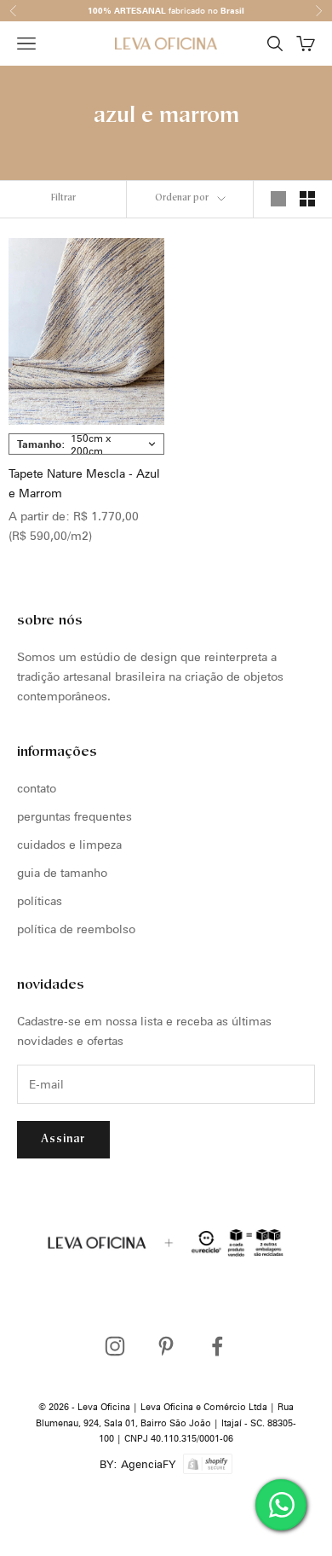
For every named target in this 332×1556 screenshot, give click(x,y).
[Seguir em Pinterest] (166, 1346)
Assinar (63, 1139)
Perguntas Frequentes (74, 816)
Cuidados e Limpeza (69, 844)
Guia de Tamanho (62, 873)
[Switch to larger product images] (278, 199)
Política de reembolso (76, 929)
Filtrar (63, 198)
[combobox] (86, 444)
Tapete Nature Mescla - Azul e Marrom (84, 483)
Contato (36, 788)
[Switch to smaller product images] (307, 199)
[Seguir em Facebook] (217, 1346)
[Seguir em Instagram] (115, 1346)
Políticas (39, 901)
